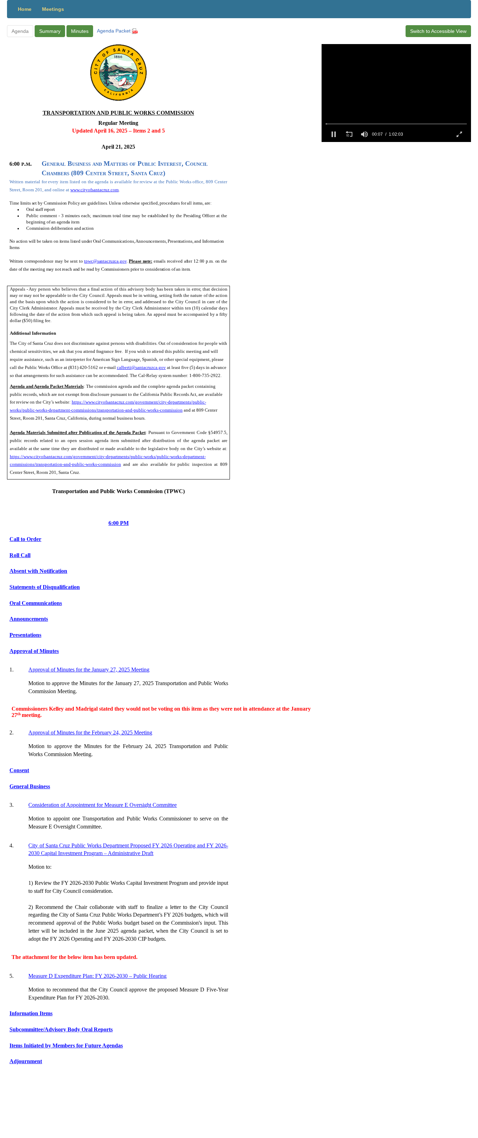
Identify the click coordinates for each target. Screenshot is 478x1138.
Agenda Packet (114, 31)
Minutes (80, 31)
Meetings (53, 9)
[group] (364, 134)
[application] (396, 93)
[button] (333, 134)
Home (24, 9)
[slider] (396, 124)
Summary (50, 31)
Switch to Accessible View (438, 31)
